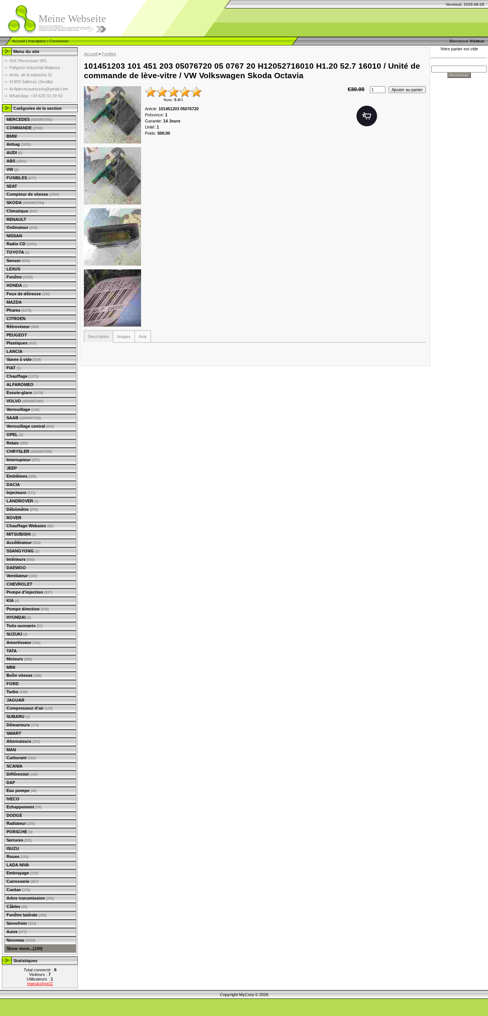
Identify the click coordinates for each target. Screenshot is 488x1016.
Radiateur (20, 823)
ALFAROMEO (20, 384)
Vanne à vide (23, 359)
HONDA (16, 285)
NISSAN (14, 235)
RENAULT (16, 219)
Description (98, 336)
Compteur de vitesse (32, 194)
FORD (12, 683)
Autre (16, 931)
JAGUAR (15, 700)
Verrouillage (22, 409)
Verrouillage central (30, 426)
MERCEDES (29, 119)
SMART (13, 733)
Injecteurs (20, 492)
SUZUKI (16, 634)
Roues (17, 856)
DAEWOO (16, 567)
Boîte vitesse (24, 675)
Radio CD (21, 244)
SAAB (23, 417)
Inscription (37, 41)
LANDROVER (22, 501)
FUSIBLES (21, 178)
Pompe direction (27, 609)
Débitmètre (22, 509)
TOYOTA (17, 252)
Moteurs (19, 659)
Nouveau (20, 940)
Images (124, 336)
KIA (12, 600)
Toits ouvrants (24, 625)
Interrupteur (23, 459)
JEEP (11, 468)
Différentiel (22, 774)
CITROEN (16, 318)
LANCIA (14, 351)
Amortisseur (23, 642)
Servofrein (21, 923)
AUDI (14, 152)
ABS (16, 161)
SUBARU (18, 716)
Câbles (16, 906)
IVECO (12, 799)
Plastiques (21, 343)
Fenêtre (19, 277)
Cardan (18, 889)
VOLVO (24, 401)
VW (12, 169)
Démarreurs (22, 725)
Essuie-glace (24, 392)
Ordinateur (21, 227)
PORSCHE (19, 831)
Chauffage (22, 376)
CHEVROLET (19, 584)
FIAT (13, 368)
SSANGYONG (22, 551)
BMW (11, 136)
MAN (11, 749)
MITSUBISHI (21, 534)
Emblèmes (21, 476)
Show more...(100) (24, 948)
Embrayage (22, 873)
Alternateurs (23, 741)
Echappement (24, 807)
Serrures (19, 840)
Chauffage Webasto (29, 525)
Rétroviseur (22, 326)
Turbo (16, 691)
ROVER (13, 517)
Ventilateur (21, 575)
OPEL (14, 434)
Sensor (18, 260)
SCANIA (14, 766)
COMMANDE (24, 128)
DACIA (13, 484)
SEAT (11, 186)
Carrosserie (22, 881)
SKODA (25, 202)
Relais (17, 443)
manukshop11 (40, 983)
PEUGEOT (16, 335)
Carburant (21, 757)
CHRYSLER (29, 451)
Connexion (59, 41)
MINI (10, 667)
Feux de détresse (28, 293)
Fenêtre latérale (26, 915)
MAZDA (14, 302)
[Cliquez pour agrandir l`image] (112, 114)
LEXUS (13, 269)
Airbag (18, 144)
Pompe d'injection (29, 592)
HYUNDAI (18, 617)
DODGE (14, 815)
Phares (18, 310)
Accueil (18, 41)
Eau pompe (21, 790)
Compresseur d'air (29, 708)
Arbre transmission (30, 898)
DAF (10, 782)
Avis (143, 336)
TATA (11, 651)
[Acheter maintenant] (366, 116)
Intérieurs (20, 559)
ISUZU (12, 848)
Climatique (21, 211)
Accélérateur (23, 542)
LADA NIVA (17, 865)
